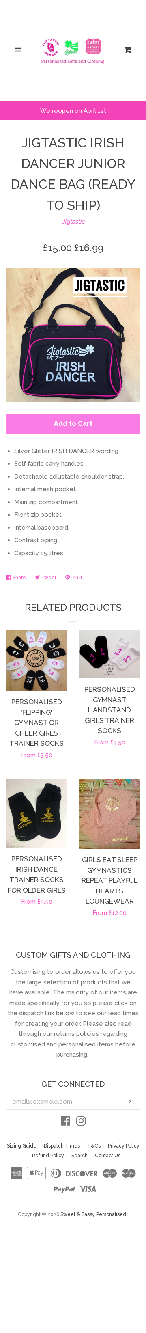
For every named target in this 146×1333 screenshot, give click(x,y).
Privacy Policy (124, 1146)
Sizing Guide (21, 1146)
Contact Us (107, 1155)
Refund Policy (48, 1155)
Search (79, 1155)
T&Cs (94, 1146)
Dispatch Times (62, 1146)
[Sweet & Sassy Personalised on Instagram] (81, 1122)
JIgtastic (73, 221)
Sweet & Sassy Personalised (93, 1214)
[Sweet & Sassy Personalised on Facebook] (65, 1122)
